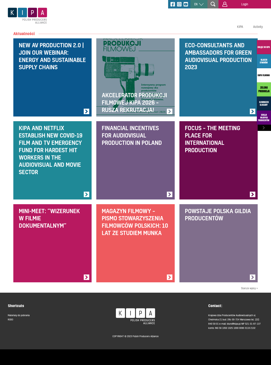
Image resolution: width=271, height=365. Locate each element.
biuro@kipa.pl (234, 323)
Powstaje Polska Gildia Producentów (218, 243)
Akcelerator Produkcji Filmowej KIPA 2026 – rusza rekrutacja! (135, 77)
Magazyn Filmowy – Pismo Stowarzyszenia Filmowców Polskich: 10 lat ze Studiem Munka (135, 243)
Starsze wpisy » (249, 288)
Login (244, 4)
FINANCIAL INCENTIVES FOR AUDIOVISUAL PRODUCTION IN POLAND (135, 160)
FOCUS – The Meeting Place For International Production (218, 160)
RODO (10, 319)
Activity (258, 27)
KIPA (240, 27)
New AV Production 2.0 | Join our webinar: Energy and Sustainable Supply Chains (52, 77)
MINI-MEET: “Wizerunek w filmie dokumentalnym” (52, 243)
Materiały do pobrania (19, 315)
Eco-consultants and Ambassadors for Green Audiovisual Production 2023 (218, 77)
